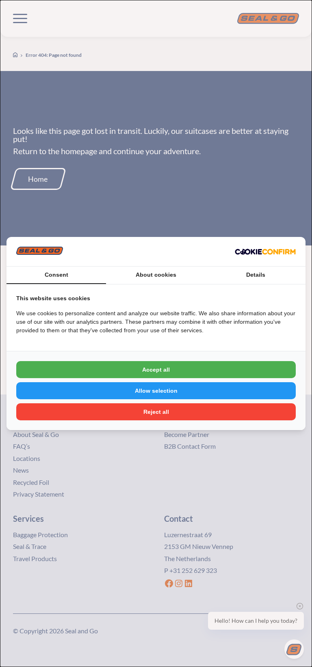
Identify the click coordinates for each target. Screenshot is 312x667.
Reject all (156, 412)
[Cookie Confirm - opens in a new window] (265, 251)
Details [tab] (255, 274)
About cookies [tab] (156, 274)
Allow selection (156, 390)
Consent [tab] (56, 274)
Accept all (156, 369)
